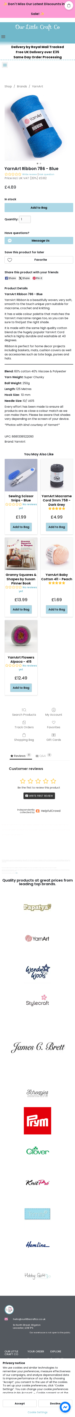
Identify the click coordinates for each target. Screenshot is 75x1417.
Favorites (53, 727)
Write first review (40, 796)
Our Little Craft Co (37, 27)
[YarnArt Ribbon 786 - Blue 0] (39, 126)
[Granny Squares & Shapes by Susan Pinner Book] (21, 554)
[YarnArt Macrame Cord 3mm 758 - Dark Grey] (57, 475)
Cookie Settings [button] (38, 1412)
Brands (22, 86)
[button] (3, 36)
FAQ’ (16, 873)
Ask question (46, 174)
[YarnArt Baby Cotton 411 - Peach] (57, 554)
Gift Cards (53, 740)
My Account (53, 714)
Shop (8, 86)
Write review (29, 174)
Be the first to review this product (39, 787)
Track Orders (24, 727)
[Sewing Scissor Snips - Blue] (21, 475)
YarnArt (37, 86)
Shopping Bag (24, 740)
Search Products (24, 714)
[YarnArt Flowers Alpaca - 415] (21, 636)
